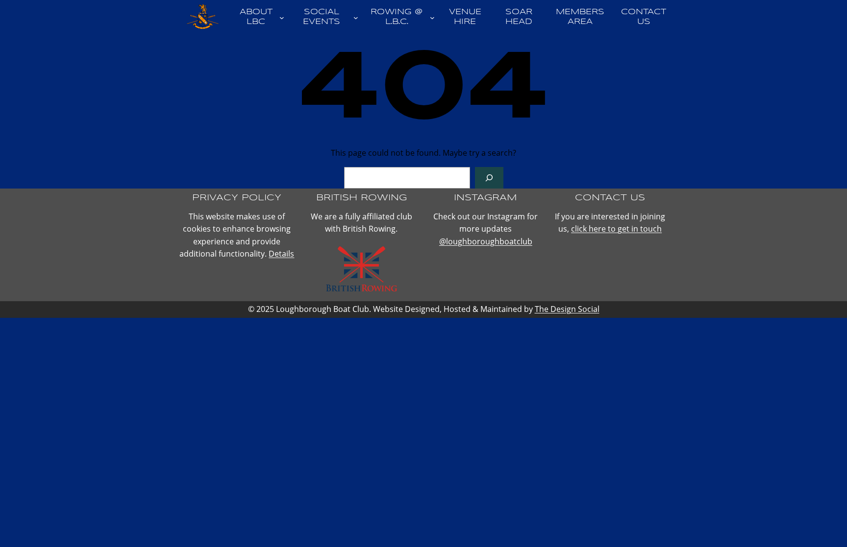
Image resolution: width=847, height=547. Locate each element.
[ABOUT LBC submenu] (281, 17)
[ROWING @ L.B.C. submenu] (432, 17)
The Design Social (567, 309)
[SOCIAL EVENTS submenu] (355, 17)
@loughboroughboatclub (485, 241)
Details (281, 253)
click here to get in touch (616, 228)
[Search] (489, 178)
